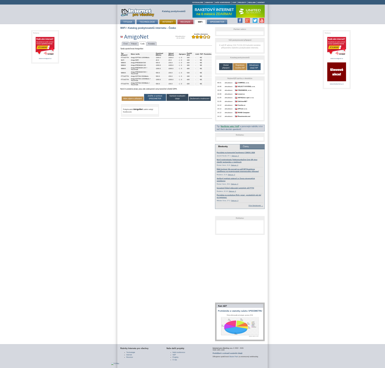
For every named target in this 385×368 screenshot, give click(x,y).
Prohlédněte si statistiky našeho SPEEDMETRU (240, 311)
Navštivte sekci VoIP (230, 126)
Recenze (129, 357)
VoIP (234, 2)
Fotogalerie (197, 2)
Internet (129, 355)
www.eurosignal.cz (45, 58)
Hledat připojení (225, 66)
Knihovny (209, 2)
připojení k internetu (137, 12)
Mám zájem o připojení (132, 99)
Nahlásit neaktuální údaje (177, 97)
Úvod (125, 44)
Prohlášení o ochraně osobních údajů (227, 353)
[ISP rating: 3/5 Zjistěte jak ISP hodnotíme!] (201, 38)
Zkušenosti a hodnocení (199, 99)
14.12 (219, 105)
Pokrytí (134, 44)
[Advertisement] (239, 226)
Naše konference (222, 2)
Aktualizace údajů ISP (254, 66)
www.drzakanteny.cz (337, 84)
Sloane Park (233, 356)
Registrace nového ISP (240, 66)
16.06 (219, 86)
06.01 (219, 83)
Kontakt (261, 2)
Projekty (242, 2)
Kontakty (151, 44)
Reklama (252, 2)
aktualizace (229, 83)
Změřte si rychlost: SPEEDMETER (155, 97)
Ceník (142, 44)
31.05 (219, 97)
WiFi (123, 27)
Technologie (130, 352)
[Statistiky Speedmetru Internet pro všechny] (239, 337)
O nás (174, 360)
